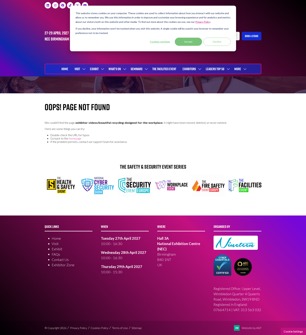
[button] (251, 36)
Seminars (136, 68)
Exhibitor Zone (63, 265)
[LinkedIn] (48, 5)
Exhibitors (189, 68)
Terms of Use (120, 328)
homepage (75, 138)
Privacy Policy (78, 328)
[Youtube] (85, 5)
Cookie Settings (293, 331)
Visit (77, 68)
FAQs (56, 254)
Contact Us (60, 259)
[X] (77, 5)
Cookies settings (160, 41)
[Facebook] (63, 5)
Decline (217, 41)
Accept (188, 41)
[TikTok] (70, 5)
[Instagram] (55, 5)
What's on (115, 68)
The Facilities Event (164, 68)
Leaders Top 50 (215, 68)
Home (64, 68)
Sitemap (137, 328)
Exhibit (94, 68)
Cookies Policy (99, 328)
